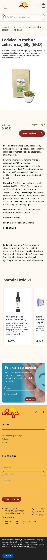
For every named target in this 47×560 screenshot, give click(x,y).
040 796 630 (39, 512)
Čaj (20, 27)
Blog (4, 445)
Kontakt (5, 442)
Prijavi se (30, 399)
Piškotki (5, 439)
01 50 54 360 (39, 509)
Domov (4, 27)
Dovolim (8, 556)
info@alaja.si (40, 515)
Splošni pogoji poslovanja (12, 436)
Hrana (13, 27)
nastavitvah (31, 546)
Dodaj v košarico (29, 133)
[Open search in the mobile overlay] (23, 17)
